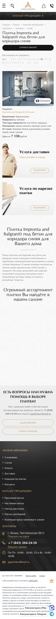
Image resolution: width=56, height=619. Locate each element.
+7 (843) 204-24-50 (22, 543)
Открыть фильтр (28, 48)
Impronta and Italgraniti (33, 24)
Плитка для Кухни (14, 508)
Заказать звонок (17, 547)
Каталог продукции (27, 16)
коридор (20, 28)
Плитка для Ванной (15, 514)
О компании (11, 457)
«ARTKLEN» (33, 580)
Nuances (7, 109)
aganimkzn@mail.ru (40, 413)
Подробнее (39, 170)
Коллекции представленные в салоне (24, 519)
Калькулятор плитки (15, 478)
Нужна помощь (28, 431)
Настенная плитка (14, 503)
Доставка (10, 473)
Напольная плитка (14, 497)
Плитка (16, 24)
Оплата (8, 468)
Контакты (10, 484)
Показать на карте (18, 536)
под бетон (7, 28)
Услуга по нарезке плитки (35, 191)
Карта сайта (31, 575)
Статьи (8, 462)
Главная (6, 24)
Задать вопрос (28, 423)
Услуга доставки (34, 152)
